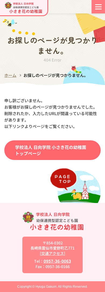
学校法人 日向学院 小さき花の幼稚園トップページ (50, 150)
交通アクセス (52, 253)
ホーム (10, 75)
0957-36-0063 (57, 261)
